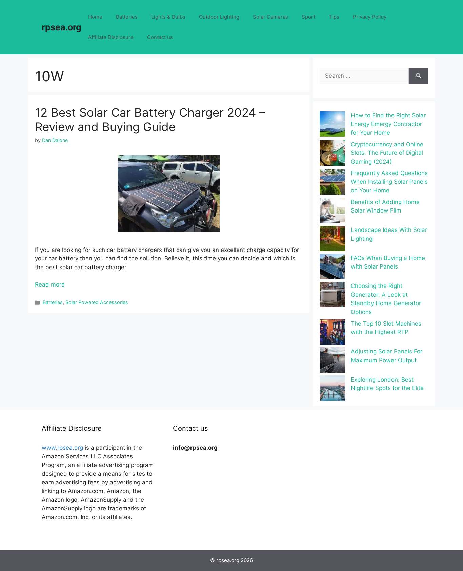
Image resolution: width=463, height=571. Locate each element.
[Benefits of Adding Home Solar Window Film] (332, 212)
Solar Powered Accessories (96, 302)
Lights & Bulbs (168, 17)
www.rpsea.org (62, 447)
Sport (308, 17)
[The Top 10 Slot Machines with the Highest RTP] (332, 333)
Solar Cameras (270, 17)
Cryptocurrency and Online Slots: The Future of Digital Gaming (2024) (387, 153)
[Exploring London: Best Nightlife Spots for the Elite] (332, 389)
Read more (50, 284)
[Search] (418, 76)
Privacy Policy (369, 17)
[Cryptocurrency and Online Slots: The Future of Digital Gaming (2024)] (332, 154)
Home (95, 17)
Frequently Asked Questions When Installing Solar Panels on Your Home (389, 182)
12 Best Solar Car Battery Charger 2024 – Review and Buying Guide (150, 119)
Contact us (160, 37)
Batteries (127, 17)
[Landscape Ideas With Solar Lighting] (332, 240)
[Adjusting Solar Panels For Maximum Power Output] (332, 361)
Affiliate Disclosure (111, 37)
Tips (334, 17)
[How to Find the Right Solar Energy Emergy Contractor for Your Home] (332, 125)
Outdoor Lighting (219, 17)
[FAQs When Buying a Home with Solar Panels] (332, 268)
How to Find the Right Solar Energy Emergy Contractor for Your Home (388, 124)
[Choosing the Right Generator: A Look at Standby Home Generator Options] (332, 296)
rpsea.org (61, 27)
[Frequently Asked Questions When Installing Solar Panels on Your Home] (332, 183)
